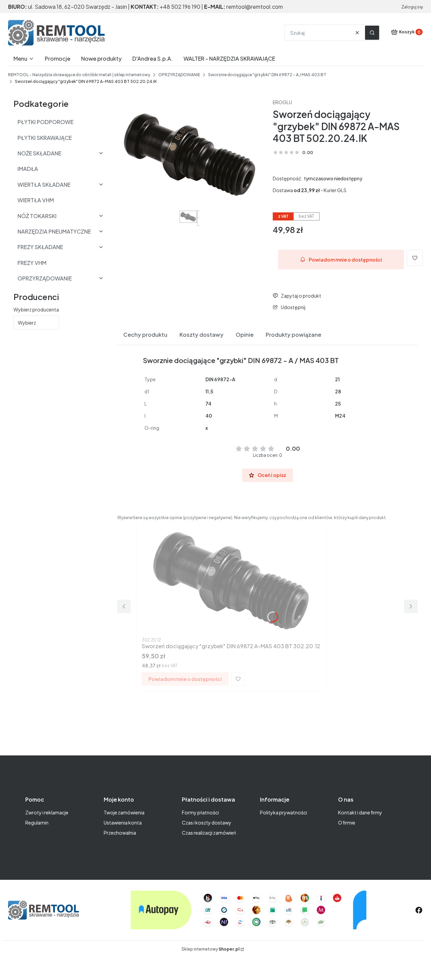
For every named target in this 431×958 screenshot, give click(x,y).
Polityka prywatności (283, 812)
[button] (372, 33)
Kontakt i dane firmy (360, 812)
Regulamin (36, 822)
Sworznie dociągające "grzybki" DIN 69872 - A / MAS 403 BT (267, 74)
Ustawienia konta (123, 822)
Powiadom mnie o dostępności (345, 260)
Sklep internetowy (210, 949)
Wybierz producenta (36, 309)
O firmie (346, 822)
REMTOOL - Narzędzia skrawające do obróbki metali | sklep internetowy (79, 74)
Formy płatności (200, 812)
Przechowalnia (120, 833)
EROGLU (282, 102)
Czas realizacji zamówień (209, 833)
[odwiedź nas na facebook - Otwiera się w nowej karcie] (419, 910)
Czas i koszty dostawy (206, 822)
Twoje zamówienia (124, 812)
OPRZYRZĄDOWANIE (179, 74)
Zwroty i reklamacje (46, 812)
